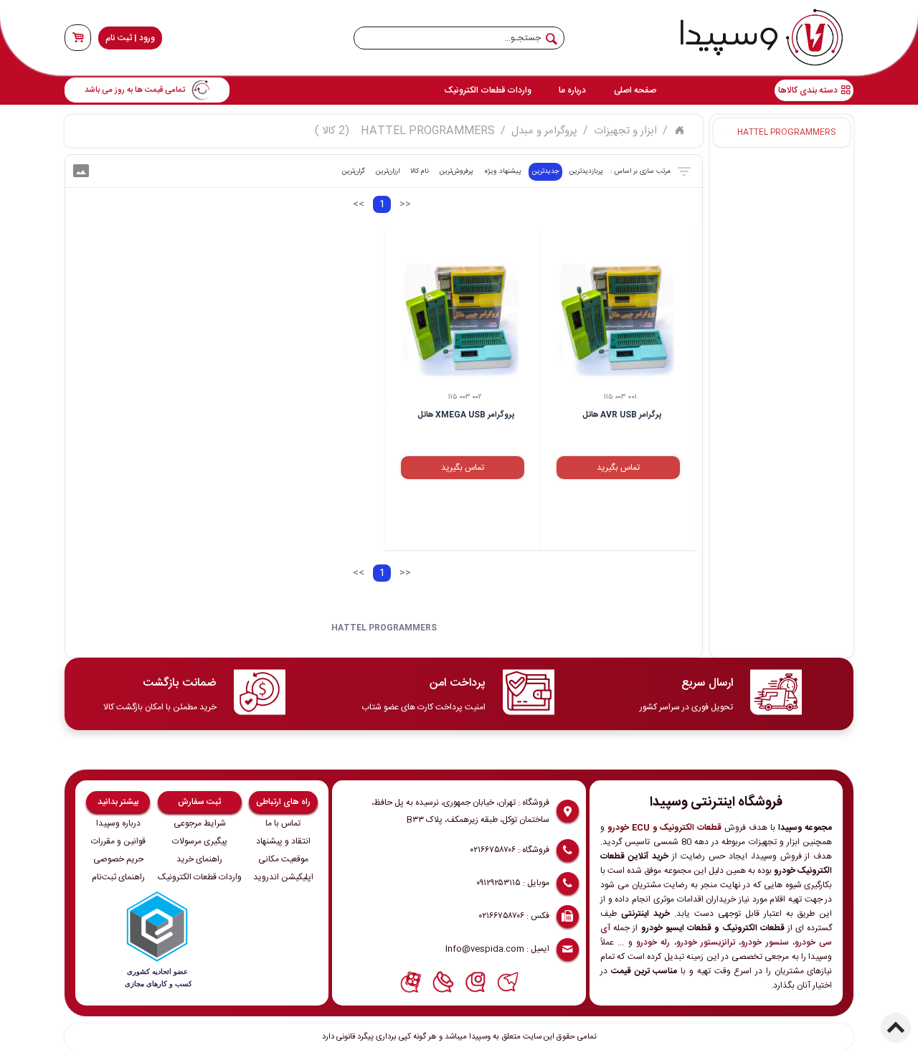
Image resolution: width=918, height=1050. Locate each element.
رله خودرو (653, 942)
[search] (459, 38)
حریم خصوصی (118, 859)
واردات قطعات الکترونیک (487, 90)
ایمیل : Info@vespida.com (497, 949)
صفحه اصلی (635, 90)
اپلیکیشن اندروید (283, 877)
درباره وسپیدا (118, 823)
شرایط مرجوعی (200, 823)
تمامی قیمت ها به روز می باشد (135, 90)
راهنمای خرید (199, 859)
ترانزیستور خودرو (705, 942)
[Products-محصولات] (679, 129)
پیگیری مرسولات (199, 841)
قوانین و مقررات (118, 841)
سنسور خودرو (764, 942)
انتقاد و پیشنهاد (283, 841)
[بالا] (896, 1028)
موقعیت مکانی (283, 859)
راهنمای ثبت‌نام (118, 877)
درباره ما (572, 90)
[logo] (761, 37)
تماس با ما (283, 823)
